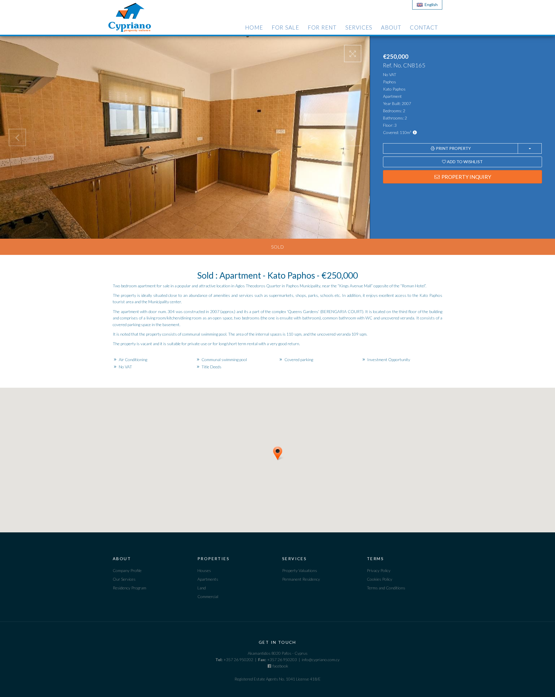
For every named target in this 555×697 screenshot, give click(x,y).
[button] (284, 463)
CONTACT (424, 27)
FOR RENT (322, 27)
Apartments (207, 579)
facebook (280, 665)
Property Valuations (299, 570)
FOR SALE (285, 27)
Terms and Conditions (386, 587)
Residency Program (129, 587)
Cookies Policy (379, 579)
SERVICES (359, 27)
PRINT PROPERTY (453, 148)
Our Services (124, 579)
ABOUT (391, 27)
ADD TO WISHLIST (464, 161)
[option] (150, 571)
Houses (204, 570)
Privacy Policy (379, 570)
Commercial (207, 596)
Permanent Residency (301, 579)
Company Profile (127, 570)
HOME (254, 27)
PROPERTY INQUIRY (466, 177)
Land (201, 587)
